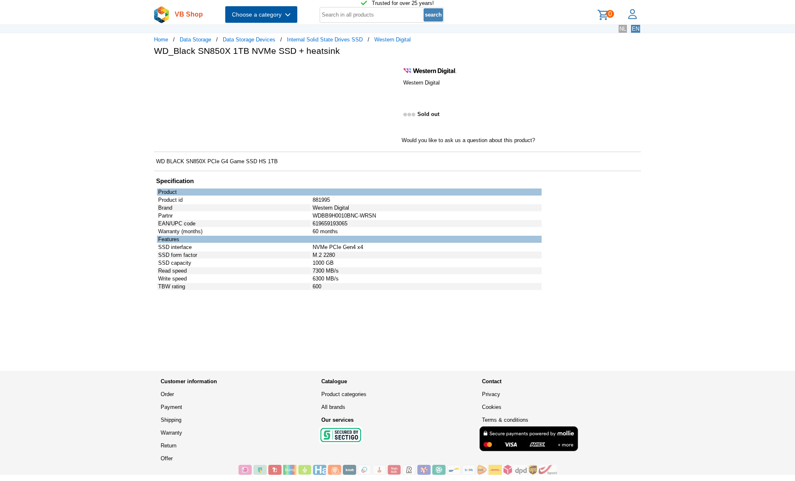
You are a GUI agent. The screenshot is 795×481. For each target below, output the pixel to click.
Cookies (491, 407)
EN (635, 29)
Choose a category (258, 14)
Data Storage (195, 39)
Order (167, 394)
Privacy (491, 394)
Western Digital (392, 39)
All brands (333, 407)
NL (622, 29)
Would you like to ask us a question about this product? (468, 140)
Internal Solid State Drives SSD (325, 39)
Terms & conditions (505, 420)
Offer (167, 458)
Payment (171, 407)
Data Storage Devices (249, 39)
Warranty (171, 433)
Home (161, 39)
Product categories (343, 394)
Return (168, 445)
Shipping (171, 420)
